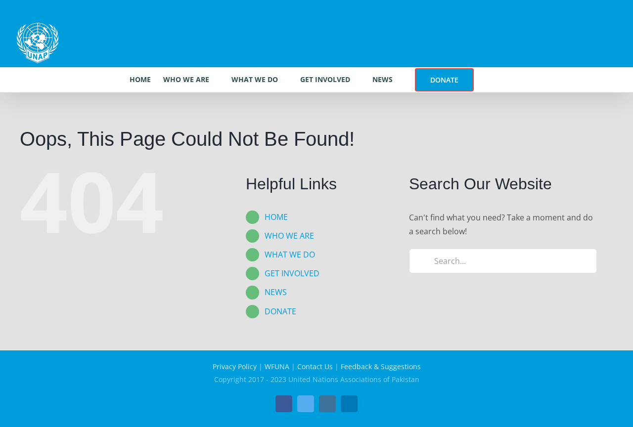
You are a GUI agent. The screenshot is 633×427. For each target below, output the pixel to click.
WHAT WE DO (290, 254)
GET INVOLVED (292, 273)
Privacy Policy (235, 366)
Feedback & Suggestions (381, 366)
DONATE (280, 311)
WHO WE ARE (289, 235)
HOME (276, 217)
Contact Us (315, 366)
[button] (489, 79)
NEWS (276, 292)
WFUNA (277, 366)
